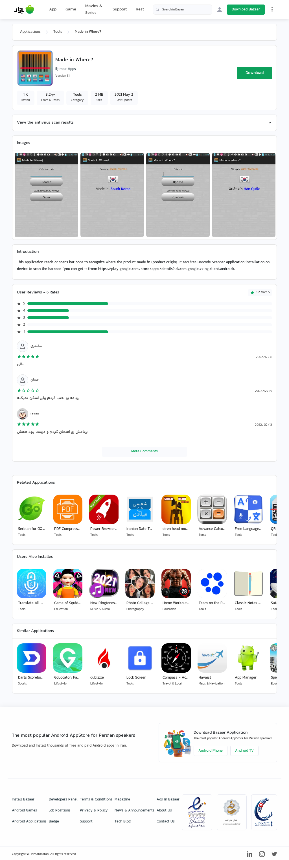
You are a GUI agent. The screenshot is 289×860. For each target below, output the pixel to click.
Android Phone (210, 751)
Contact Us (166, 822)
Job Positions (60, 811)
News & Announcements (134, 811)
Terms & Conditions (96, 800)
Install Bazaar (23, 800)
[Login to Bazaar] (219, 10)
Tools (57, 32)
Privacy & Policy (94, 811)
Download (255, 72)
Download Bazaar (246, 9)
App (52, 9)
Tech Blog (123, 822)
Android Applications (29, 822)
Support (120, 9)
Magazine (122, 800)
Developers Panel (63, 800)
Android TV (244, 751)
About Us (164, 811)
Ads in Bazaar (168, 800)
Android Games (24, 811)
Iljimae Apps (65, 69)
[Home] (24, 10)
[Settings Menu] (272, 9)
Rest (140, 9)
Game (70, 9)
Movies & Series (93, 9)
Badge (54, 822)
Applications (30, 32)
